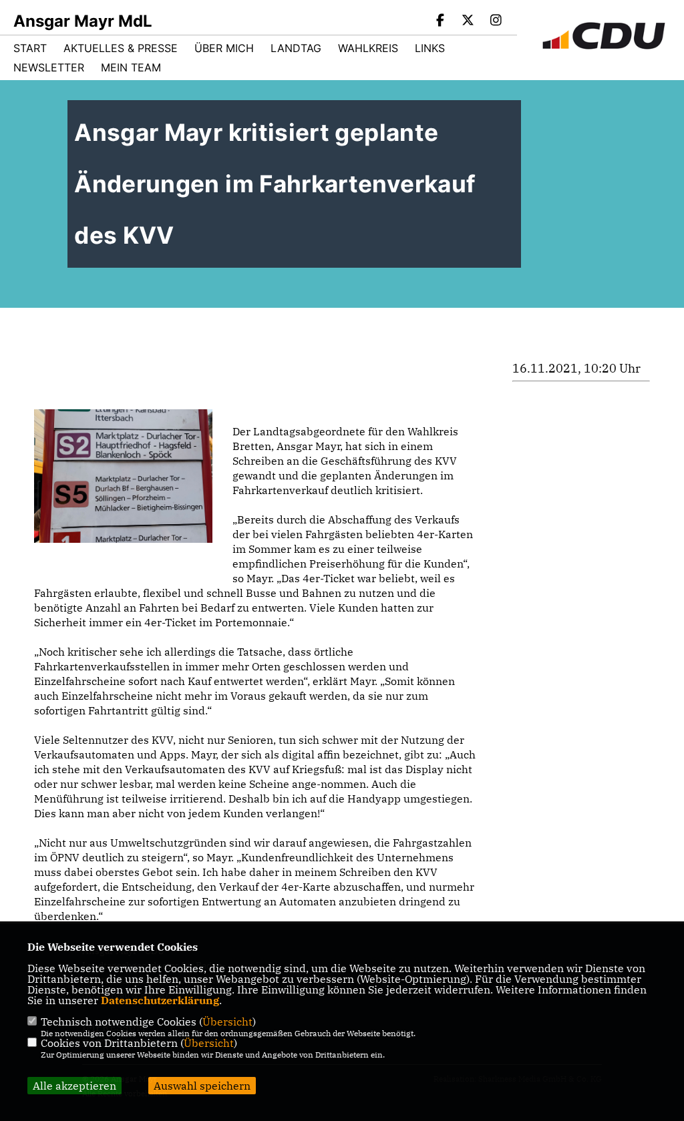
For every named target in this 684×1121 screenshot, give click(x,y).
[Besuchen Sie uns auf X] (468, 21)
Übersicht (227, 1021)
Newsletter (48, 67)
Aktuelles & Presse (120, 48)
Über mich (224, 48)
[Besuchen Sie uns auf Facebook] (440, 21)
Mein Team (131, 67)
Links (430, 48)
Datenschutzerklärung (160, 1000)
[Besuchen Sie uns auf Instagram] (496, 21)
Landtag (296, 48)
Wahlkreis (368, 48)
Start (30, 48)
